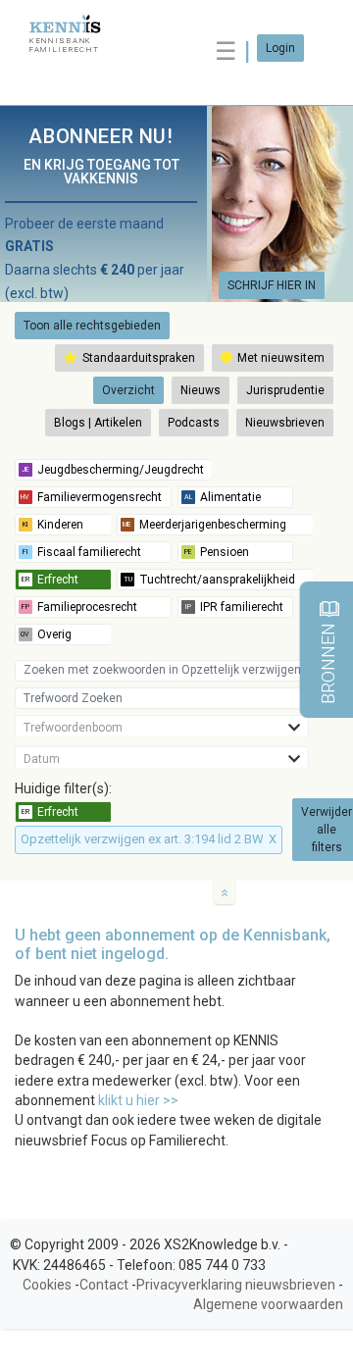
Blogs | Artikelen (98, 423)
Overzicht (128, 390)
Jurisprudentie (285, 390)
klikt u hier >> (138, 1100)
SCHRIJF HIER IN (271, 285)
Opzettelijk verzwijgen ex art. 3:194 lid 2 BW (149, 839)
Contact (103, 1284)
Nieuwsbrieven (285, 423)
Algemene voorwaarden (268, 1304)
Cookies (47, 1284)
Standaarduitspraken (137, 358)
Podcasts (194, 423)
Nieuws (200, 390)
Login (280, 48)
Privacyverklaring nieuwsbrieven (235, 1284)
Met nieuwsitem (279, 358)
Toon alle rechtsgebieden (92, 325)
